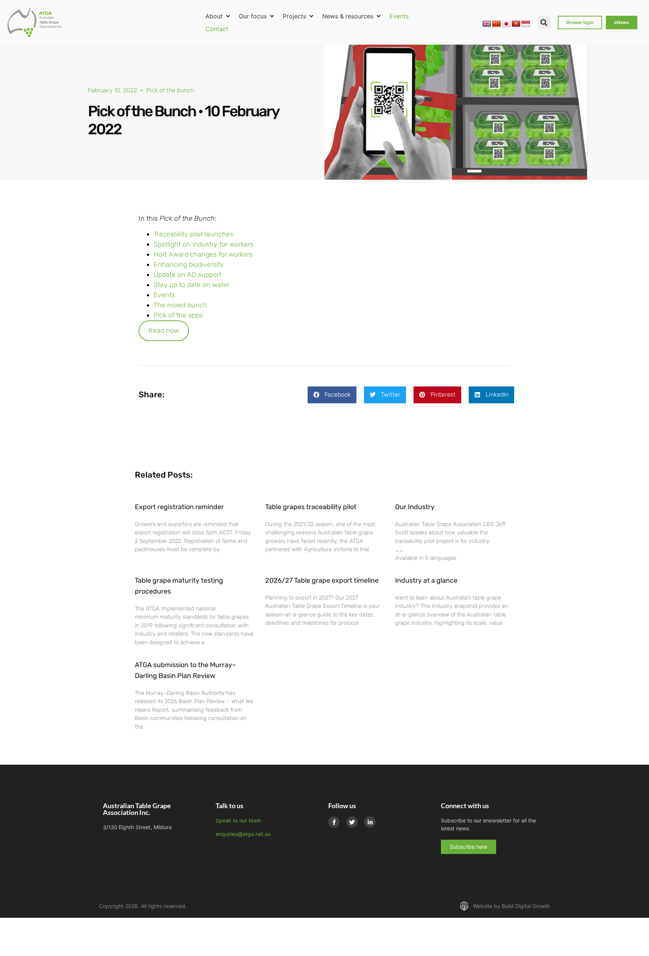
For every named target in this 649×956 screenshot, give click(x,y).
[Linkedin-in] (370, 822)
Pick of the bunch (170, 90)
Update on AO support (187, 275)
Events (164, 295)
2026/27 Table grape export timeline (322, 580)
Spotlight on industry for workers (204, 244)
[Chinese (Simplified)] (496, 24)
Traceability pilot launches (193, 234)
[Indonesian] (525, 24)
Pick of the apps (178, 315)
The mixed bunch (180, 305)
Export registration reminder (179, 507)
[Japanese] (506, 24)
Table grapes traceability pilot (310, 507)
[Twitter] (352, 822)
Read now (163, 330)
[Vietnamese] (516, 24)
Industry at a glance (426, 580)
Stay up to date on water (191, 285)
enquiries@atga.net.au (243, 834)
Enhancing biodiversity (190, 264)
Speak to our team (238, 820)
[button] (218, 16)
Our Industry (415, 507)
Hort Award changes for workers (203, 254)
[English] (486, 24)
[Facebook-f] (334, 822)
